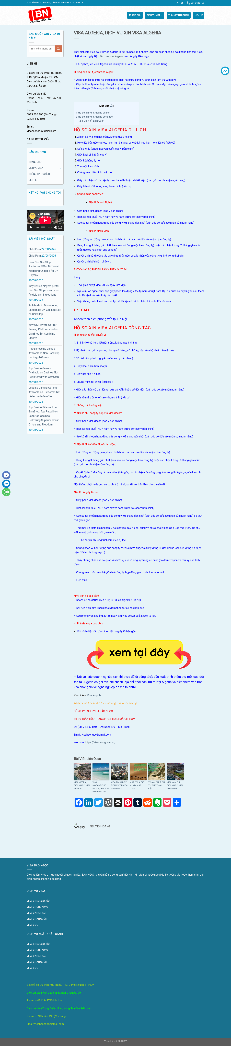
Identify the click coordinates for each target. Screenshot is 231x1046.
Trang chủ (135, 15)
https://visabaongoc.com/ (100, 742)
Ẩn (111, 106)
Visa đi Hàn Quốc (37, 918)
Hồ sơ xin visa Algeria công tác (94, 116)
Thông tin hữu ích (178, 15)
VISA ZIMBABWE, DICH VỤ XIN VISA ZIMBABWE (119, 785)
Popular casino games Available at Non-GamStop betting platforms (44, 353)
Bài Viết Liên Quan (91, 120)
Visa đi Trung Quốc (38, 901)
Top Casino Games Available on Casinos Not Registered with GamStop (44, 373)
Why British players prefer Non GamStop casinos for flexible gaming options (44, 290)
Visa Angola (94, 695)
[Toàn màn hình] (60, 227)
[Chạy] (31, 227)
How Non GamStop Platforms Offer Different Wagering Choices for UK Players (44, 269)
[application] (45, 220)
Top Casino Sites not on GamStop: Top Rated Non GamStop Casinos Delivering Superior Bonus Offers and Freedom (44, 416)
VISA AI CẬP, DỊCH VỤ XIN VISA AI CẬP (156, 785)
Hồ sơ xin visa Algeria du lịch (93, 112)
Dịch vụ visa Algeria (111, 56)
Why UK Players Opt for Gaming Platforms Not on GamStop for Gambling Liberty (43, 331)
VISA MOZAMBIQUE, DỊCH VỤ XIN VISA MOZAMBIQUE (101, 787)
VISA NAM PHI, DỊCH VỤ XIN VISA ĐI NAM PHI (175, 785)
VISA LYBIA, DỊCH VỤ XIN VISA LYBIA (137, 785)
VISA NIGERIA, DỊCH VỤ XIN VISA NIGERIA (82, 785)
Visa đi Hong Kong (37, 906)
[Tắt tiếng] (55, 227)
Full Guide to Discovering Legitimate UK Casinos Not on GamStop (45, 310)
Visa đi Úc (32, 925)
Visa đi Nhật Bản (36, 913)
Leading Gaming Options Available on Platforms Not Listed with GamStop (44, 392)
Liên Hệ (199, 15)
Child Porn (35, 249)
